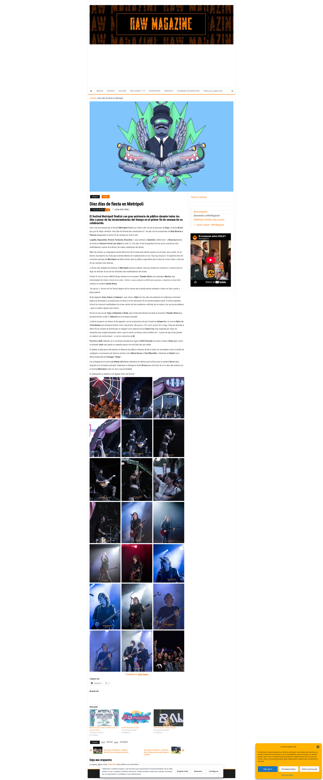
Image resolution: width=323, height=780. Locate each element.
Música (105, 197)
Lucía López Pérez (122, 210)
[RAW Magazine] (91, 91)
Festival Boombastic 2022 (130, 728)
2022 (103, 742)
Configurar (213, 771)
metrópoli (124, 742)
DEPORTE (111, 91)
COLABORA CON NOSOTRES (188, 91)
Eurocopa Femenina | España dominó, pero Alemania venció (116, 751)
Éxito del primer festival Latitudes (165, 728)
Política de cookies (287, 775)
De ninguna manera (288, 769)
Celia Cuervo (143, 674)
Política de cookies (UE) (212, 91)
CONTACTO (168, 91)
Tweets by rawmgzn (199, 197)
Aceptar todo (182, 771)
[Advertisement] (161, 63)
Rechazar (198, 771)
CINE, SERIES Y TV (137, 91)
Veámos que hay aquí (309, 769)
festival (109, 742)
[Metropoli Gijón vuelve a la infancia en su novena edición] (104, 717)
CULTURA (122, 91)
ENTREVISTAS (154, 91)
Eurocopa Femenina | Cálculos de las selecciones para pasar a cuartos (156, 752)
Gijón (116, 742)
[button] (318, 747)
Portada (93, 98)
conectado (112, 764)
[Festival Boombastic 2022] (136, 717)
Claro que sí (267, 769)
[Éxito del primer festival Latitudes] (168, 717)
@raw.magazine (200, 211)
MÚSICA (100, 91)
